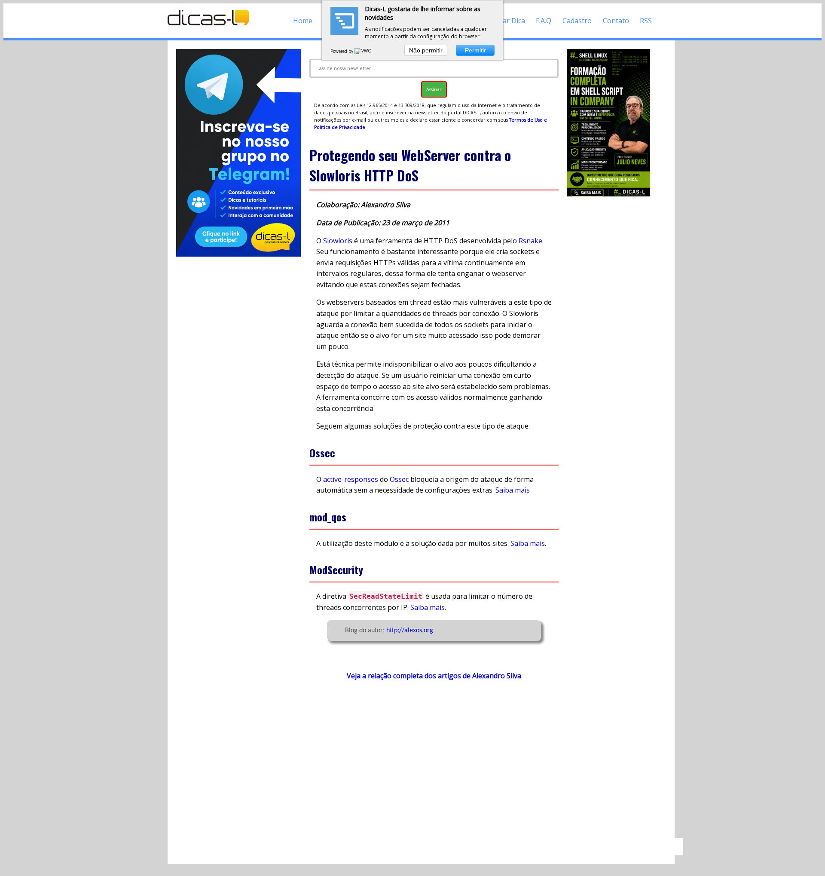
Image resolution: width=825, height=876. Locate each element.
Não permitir (426, 50)
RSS (646, 20)
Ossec (399, 479)
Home (302, 20)
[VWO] (363, 51)
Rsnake (530, 240)
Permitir (475, 50)
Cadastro (577, 20)
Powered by (342, 51)
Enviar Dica (507, 20)
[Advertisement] (434, 763)
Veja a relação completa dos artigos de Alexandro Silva (434, 675)
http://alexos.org (409, 630)
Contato (616, 20)
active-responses (350, 479)
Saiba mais (512, 490)
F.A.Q (543, 20)
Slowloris (337, 240)
